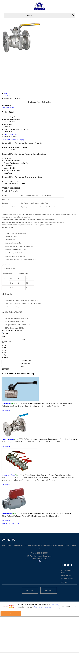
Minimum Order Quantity (12, 147)
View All (64, 583)
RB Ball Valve (6, 403)
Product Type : (56, 403)
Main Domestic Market (11, 184)
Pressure (7, 161)
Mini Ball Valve (7, 513)
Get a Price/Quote (8, 108)
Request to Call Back (9, 140)
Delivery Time (8, 181)
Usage (6, 168)
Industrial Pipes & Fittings (67, 571)
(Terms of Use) (55, 605)
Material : (18, 406)
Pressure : (45, 406)
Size (5, 158)
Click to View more (10, 134)
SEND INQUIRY (6, 524)
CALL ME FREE (17, 524)
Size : (61, 406)
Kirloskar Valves (67, 578)
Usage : (14, 442)
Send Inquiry (20, 140)
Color (6, 166)
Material (6, 170)
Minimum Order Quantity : (37, 403)
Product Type (8, 163)
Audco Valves (66, 575)
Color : (29, 406)
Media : (20, 478)
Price (5, 150)
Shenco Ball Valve (8, 475)
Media (6, 173)
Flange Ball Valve (8, 439)
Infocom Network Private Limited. (42, 607)
